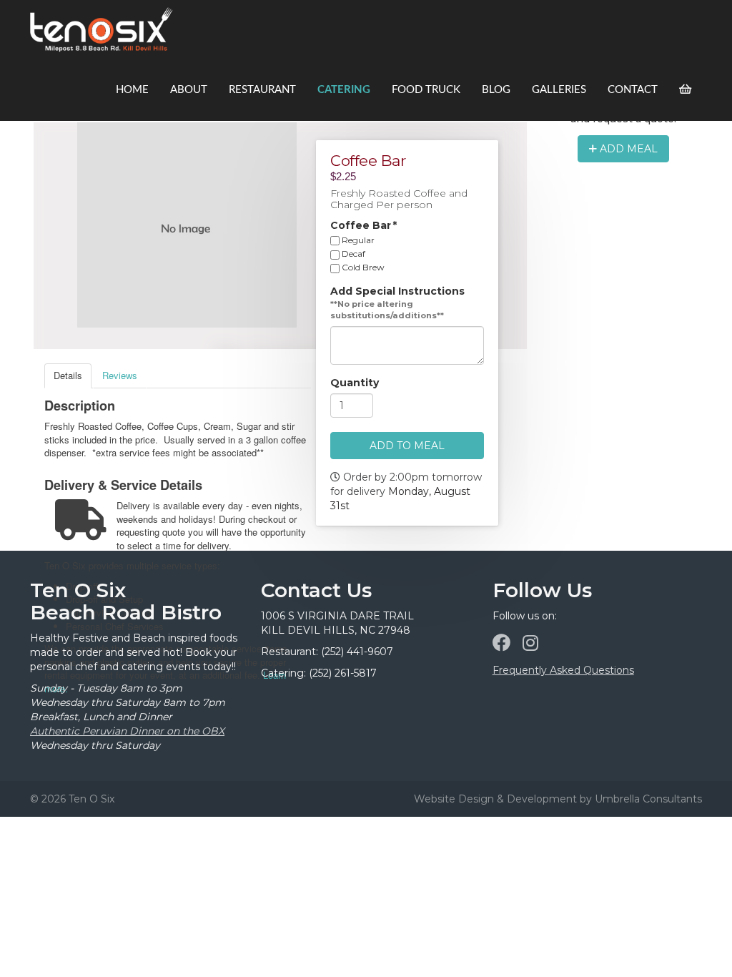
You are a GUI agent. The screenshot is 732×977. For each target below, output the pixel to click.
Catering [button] (343, 89)
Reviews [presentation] (119, 375)
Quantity (354, 383)
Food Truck (426, 89)
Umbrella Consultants (648, 798)
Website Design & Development (495, 798)
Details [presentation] (68, 375)
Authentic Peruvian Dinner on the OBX (127, 731)
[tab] (68, 375)
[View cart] (685, 89)
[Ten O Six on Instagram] (530, 643)
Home (132, 89)
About (188, 89)
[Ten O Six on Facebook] (501, 643)
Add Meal (627, 148)
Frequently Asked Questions (563, 670)
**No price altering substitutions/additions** (387, 310)
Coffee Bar (363, 225)
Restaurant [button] (262, 89)
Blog (496, 89)
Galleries (559, 89)
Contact (633, 89)
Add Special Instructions (397, 291)
